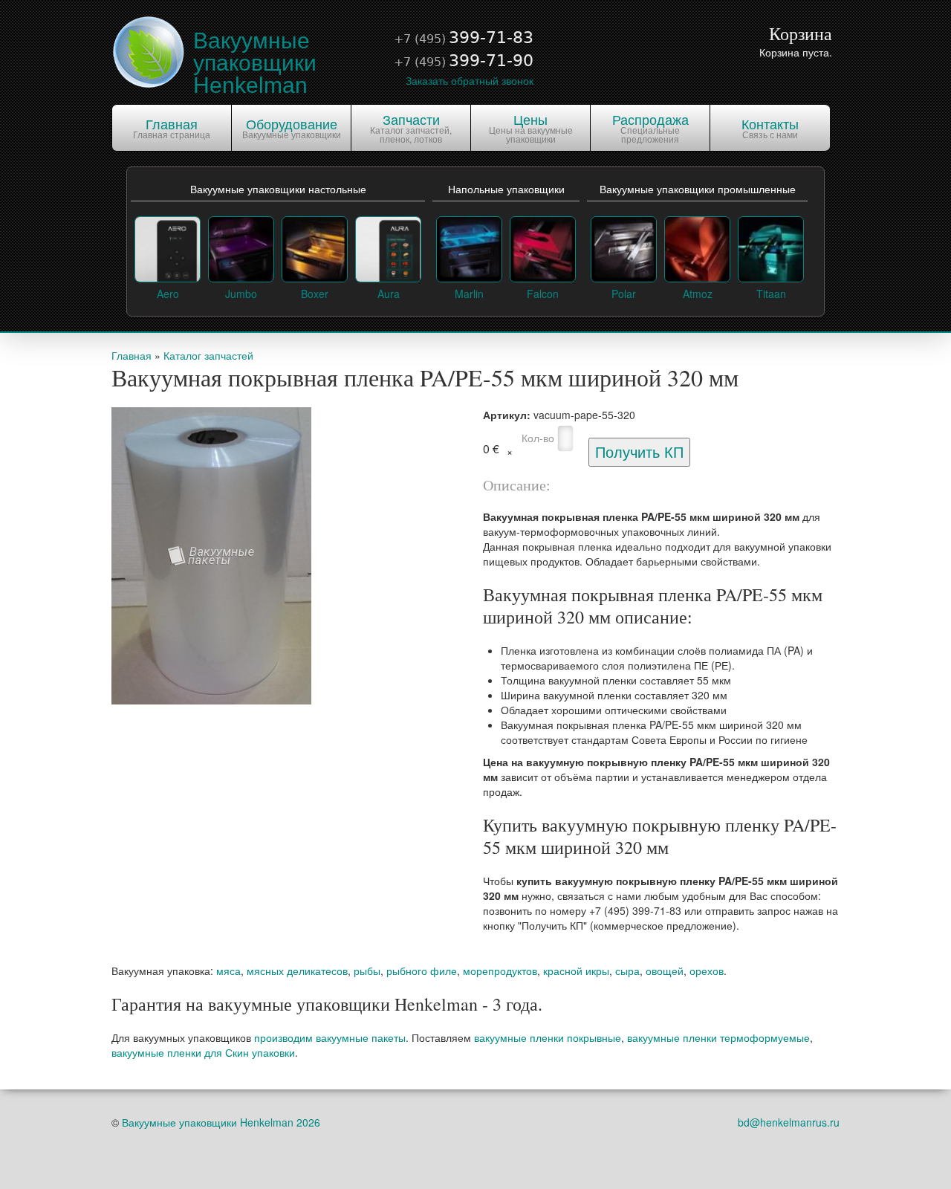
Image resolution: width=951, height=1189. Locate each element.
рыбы (367, 970)
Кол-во (538, 437)
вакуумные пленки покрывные (547, 1037)
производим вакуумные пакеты (330, 1037)
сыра (627, 970)
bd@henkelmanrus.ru (789, 1122)
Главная (131, 355)
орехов (706, 970)
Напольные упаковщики (506, 189)
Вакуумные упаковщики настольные (278, 189)
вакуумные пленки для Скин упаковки (203, 1052)
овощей (665, 970)
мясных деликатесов (297, 970)
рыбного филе (421, 970)
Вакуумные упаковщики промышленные (698, 189)
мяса (228, 970)
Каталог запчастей (208, 355)
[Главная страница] (148, 50)
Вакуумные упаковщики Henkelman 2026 (221, 1122)
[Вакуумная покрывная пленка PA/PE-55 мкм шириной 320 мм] (211, 554)
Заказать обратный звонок (469, 80)
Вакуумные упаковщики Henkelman (255, 62)
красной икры (576, 970)
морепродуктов (500, 970)
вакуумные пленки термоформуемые (718, 1037)
